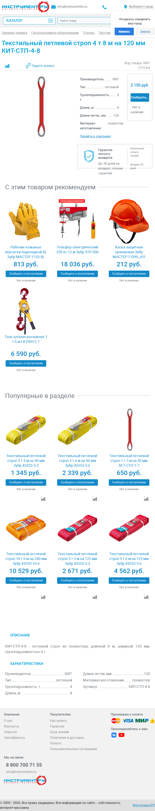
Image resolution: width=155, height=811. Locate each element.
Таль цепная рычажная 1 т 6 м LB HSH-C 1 (26, 339)
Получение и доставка (67, 738)
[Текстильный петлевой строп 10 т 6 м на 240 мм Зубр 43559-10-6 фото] (26, 528)
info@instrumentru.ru (72, 6)
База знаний (59, 732)
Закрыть (145, 31)
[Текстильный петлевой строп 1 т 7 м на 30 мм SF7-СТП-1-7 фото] (129, 430)
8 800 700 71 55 (24, 765)
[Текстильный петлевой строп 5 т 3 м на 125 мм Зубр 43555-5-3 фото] (77, 528)
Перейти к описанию (95, 136)
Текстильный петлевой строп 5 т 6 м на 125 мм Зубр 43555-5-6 (129, 559)
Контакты (11, 726)
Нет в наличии (26, 280)
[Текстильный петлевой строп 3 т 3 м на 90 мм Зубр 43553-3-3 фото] (26, 430)
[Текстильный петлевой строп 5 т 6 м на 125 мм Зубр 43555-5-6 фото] (129, 528)
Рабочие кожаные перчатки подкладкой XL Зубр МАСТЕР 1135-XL (26, 252)
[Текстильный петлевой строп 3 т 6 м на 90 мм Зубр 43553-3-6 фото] (77, 430)
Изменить (124, 31)
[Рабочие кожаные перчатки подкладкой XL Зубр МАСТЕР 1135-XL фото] (26, 221)
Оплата (55, 743)
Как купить (58, 721)
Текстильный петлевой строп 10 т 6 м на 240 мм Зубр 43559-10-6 (26, 559)
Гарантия (57, 726)
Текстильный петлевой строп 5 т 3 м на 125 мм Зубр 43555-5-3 (77, 559)
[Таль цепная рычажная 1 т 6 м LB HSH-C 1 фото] (26, 311)
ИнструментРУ (144, 805)
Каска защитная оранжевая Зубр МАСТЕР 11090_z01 (129, 252)
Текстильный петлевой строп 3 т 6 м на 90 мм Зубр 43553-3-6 (77, 461)
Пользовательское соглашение (73, 749)
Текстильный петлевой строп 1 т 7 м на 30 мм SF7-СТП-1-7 (129, 461)
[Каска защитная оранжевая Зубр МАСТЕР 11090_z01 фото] (129, 221)
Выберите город (141, 6)
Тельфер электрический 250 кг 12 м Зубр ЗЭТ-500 (77, 249)
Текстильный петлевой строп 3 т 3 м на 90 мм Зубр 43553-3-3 (26, 461)
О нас (8, 721)
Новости (10, 732)
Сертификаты (14, 738)
